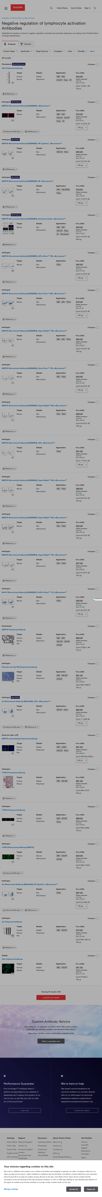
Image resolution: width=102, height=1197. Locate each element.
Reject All (91, 1189)
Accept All (73, 1189)
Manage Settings (11, 1189)
